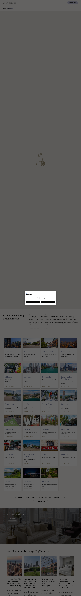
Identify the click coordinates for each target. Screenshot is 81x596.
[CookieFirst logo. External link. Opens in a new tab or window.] (26, 293)
